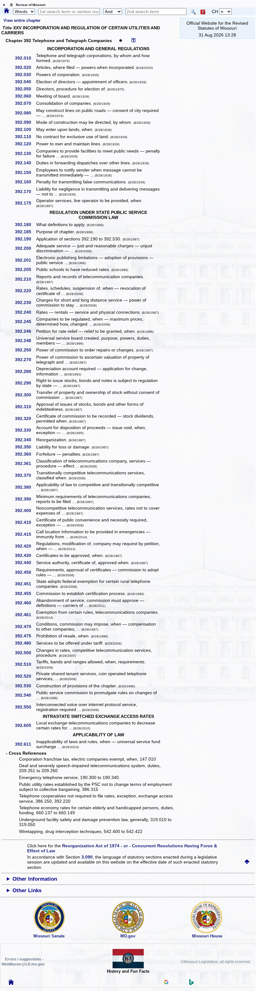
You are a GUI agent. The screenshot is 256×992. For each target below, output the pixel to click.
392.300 (25, 394)
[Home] (6, 11)
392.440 (25, 562)
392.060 (25, 96)
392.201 (25, 260)
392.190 (25, 238)
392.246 (25, 331)
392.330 (25, 430)
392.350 (25, 446)
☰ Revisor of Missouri (26, 5)
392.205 (25, 269)
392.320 (25, 418)
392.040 (25, 81)
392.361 (25, 463)
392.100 (25, 129)
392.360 (25, 454)
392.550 (25, 706)
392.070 (25, 103)
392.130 (25, 153)
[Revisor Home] (11, 983)
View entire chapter (22, 20)
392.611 (25, 744)
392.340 (25, 439)
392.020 (25, 67)
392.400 (25, 510)
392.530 (25, 685)
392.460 (25, 602)
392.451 (25, 583)
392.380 (25, 487)
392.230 (25, 302)
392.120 (25, 143)
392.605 (25, 725)
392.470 (25, 626)
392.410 (25, 522)
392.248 (25, 340)
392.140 (25, 162)
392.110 (25, 136)
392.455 (25, 593)
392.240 (25, 312)
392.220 (25, 290)
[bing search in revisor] (191, 983)
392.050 (25, 88)
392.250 (25, 349)
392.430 (25, 555)
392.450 (25, 572)
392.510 (25, 664)
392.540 (25, 695)
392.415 (25, 534)
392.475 (25, 635)
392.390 (25, 498)
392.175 (25, 203)
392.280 (25, 371)
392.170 (25, 191)
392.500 (25, 652)
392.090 (25, 122)
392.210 (25, 279)
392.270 (25, 359)
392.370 (25, 475)
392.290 (25, 382)
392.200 (25, 248)
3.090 (87, 856)
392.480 (25, 643)
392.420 (25, 546)
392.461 (25, 614)
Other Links (26, 890)
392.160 (25, 181)
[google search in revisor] (166, 982)
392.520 (25, 676)
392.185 (25, 231)
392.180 (25, 224)
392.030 (25, 74)
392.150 (25, 172)
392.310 (25, 406)
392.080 (25, 112)
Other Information (34, 879)
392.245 (25, 321)
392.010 (25, 58)
